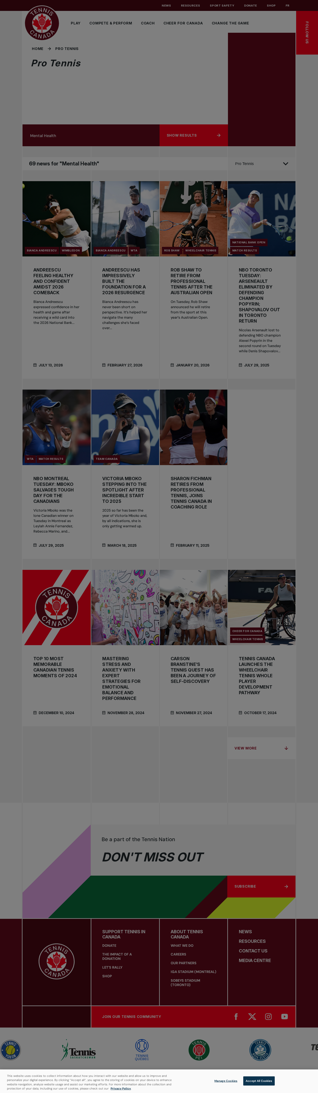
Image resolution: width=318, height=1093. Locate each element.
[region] (159, 1081)
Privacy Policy (121, 1088)
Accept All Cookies (259, 1081)
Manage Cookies (225, 1081)
